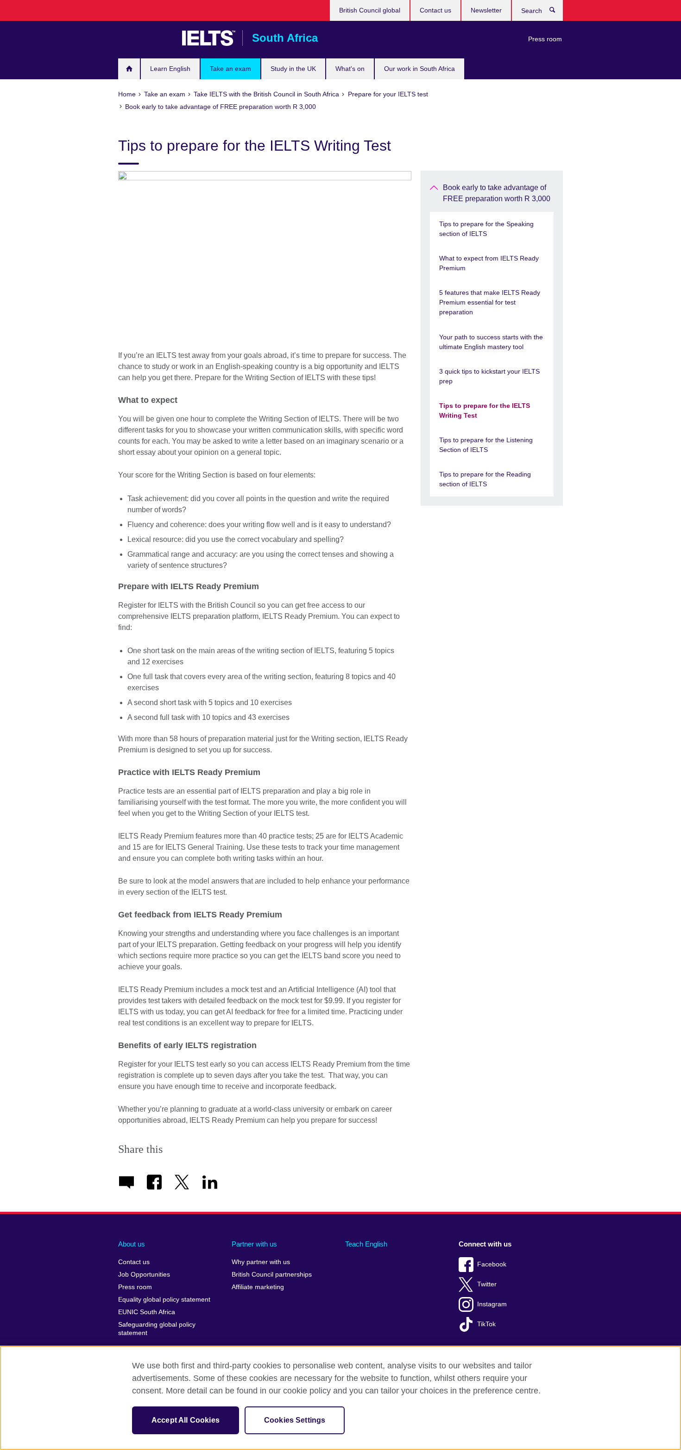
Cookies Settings (295, 1420)
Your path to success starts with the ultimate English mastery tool (491, 341)
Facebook (491, 1264)
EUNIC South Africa (146, 1312)
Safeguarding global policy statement (156, 1328)
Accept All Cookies (185, 1420)
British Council (145, 38)
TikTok (486, 1324)
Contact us (435, 10)
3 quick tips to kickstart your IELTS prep (489, 376)
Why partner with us (261, 1262)
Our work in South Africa (419, 68)
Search (557, 12)
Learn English (170, 68)
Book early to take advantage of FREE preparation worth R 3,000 (496, 193)
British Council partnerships (272, 1274)
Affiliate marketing (258, 1287)
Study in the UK (293, 68)
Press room (545, 39)
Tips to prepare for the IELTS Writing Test (484, 410)
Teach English (366, 1244)
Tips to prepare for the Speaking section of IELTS (486, 228)
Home (129, 68)
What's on (350, 68)
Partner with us (254, 1244)
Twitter (487, 1284)
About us (131, 1244)
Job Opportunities (144, 1274)
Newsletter (486, 10)
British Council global (369, 10)
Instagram (492, 1304)
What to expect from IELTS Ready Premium (489, 263)
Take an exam (230, 68)
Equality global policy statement (164, 1299)
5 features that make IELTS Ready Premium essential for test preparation (489, 302)
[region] (340, 1398)
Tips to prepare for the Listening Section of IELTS (486, 444)
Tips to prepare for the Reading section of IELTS (485, 479)
